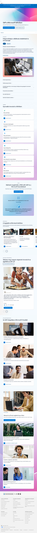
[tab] (4, 44)
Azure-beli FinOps (15, 505)
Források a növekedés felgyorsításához (29, 501)
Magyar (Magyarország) (5, 525)
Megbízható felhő (3, 505)
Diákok (14, 517)
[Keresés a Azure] (1, 1)
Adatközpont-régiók (3, 504)
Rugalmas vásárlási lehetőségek (16, 504)
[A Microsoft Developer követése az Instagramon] (16, 494)
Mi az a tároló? (26, 521)
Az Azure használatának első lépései (5, 501)
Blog (13, 514)
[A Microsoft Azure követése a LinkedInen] (18, 494)
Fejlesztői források (15, 515)
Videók (14, 521)
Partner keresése (3, 515)
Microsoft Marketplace (3, 514)
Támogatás (26, 504)
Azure (2, 3)
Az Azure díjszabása (15, 501)
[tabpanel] (18, 72)
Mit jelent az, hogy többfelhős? (28, 514)
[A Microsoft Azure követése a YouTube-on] (20, 494)
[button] (18, 33)
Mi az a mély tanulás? (27, 517)
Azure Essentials (3, 507)
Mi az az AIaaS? (27, 518)
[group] (10, 238)
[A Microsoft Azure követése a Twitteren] (15, 494)
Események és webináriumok (16, 518)
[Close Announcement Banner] (33, 5)
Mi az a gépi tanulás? (27, 515)
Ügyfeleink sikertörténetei (4, 508)
